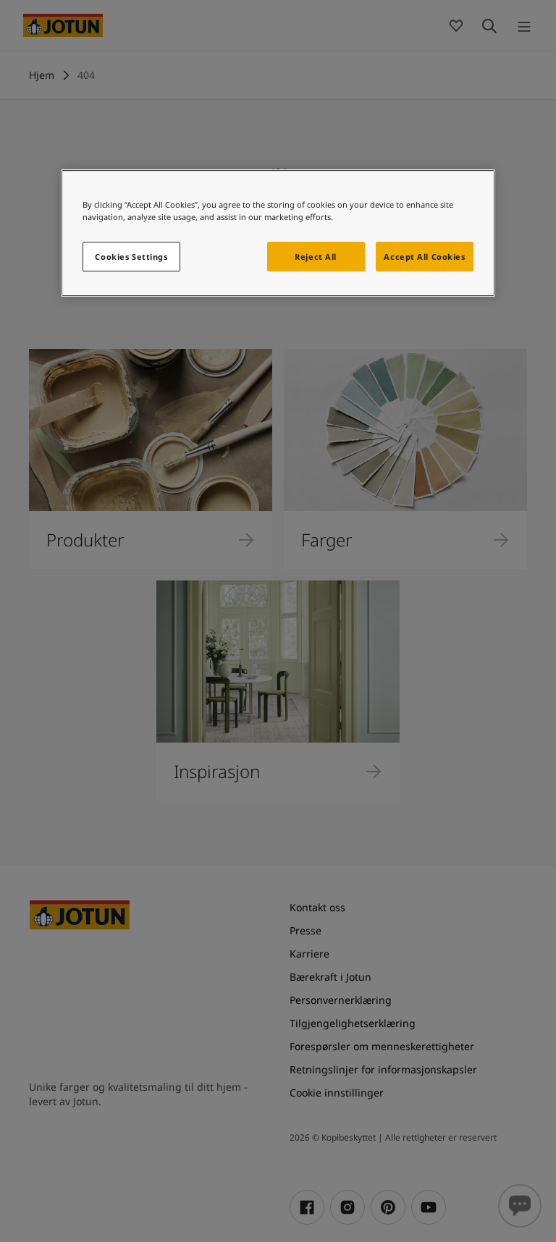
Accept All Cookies (424, 256)
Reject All (316, 256)
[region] (278, 233)
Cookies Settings (131, 256)
